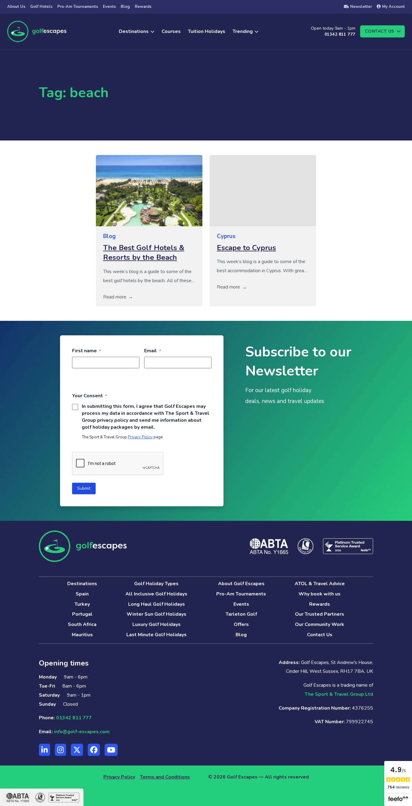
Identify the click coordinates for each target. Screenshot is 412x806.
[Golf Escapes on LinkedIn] (44, 750)
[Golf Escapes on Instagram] (60, 750)
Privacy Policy (140, 437)
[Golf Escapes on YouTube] (111, 750)
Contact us (379, 31)
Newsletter (361, 6)
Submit (83, 488)
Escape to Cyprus (246, 248)
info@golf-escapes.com (81, 731)
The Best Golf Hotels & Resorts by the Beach (143, 253)
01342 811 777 (340, 34)
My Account (393, 6)
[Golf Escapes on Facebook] (94, 750)
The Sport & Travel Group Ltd (339, 694)
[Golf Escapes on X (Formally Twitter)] (77, 750)
